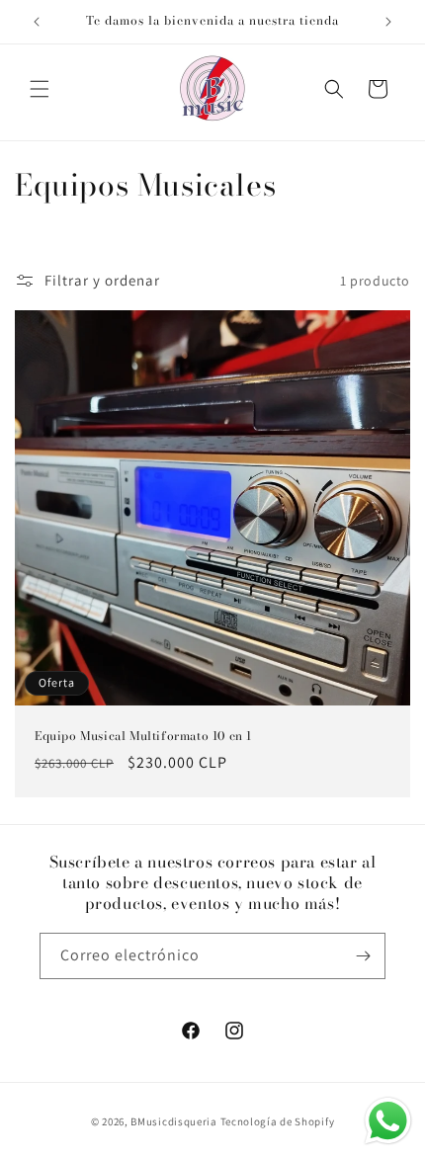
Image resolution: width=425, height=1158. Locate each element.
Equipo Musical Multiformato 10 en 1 (143, 736)
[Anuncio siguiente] (388, 21)
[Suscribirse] (362, 956)
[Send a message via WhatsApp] (388, 1121)
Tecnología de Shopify (277, 1121)
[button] (39, 89)
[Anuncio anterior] (36, 21)
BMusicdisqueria (173, 1121)
